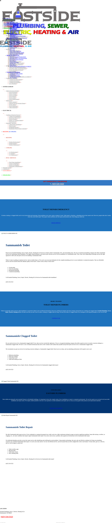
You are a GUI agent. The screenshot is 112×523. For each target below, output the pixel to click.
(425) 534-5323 (58, 184)
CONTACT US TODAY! (56, 408)
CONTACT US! (56, 318)
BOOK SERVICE (56, 222)
